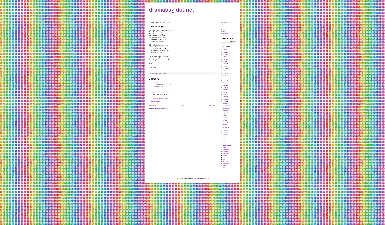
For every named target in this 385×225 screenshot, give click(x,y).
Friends (225, 155)
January (224, 127)
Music (224, 159)
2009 (224, 87)
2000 (224, 135)
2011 (224, 82)
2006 (224, 94)
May (223, 117)
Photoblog (225, 161)
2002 (224, 130)
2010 (224, 85)
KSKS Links (226, 157)
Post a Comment (155, 101)
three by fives (226, 163)
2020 (224, 61)
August (224, 113)
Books (224, 147)
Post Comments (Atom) (162, 108)
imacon (196, 178)
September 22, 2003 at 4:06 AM (162, 86)
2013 (224, 78)
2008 (224, 90)
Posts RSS (225, 33)
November (225, 106)
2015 (224, 73)
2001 (224, 132)
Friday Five (226, 153)
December (225, 103)
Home (182, 105)
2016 (224, 71)
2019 (224, 64)
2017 (224, 68)
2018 (224, 66)
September (225, 110)
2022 (224, 57)
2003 (224, 101)
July (223, 115)
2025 (224, 52)
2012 (224, 80)
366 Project (226, 143)
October (224, 108)
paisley (155, 92)
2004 (224, 99)
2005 (224, 97)
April (223, 120)
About (224, 31)
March (224, 122)
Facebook (225, 151)
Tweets (224, 167)
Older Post (212, 105)
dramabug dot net (171, 9)
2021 (224, 59)
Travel (224, 165)
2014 (224, 75)
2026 (224, 50)
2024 (224, 54)
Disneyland (226, 149)
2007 (224, 92)
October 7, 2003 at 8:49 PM (160, 98)
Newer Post (152, 105)
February (225, 124)
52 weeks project (227, 145)
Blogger (207, 178)
